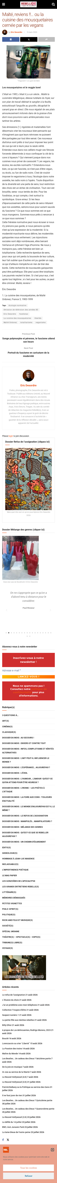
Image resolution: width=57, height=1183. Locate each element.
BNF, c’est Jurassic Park (13, 1127)
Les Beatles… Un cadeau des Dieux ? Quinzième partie (27, 1100)
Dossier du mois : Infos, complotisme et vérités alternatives (28, 751)
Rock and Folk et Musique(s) (17, 920)
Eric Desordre (16, 32)
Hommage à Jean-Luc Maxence (18, 858)
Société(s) (7, 926)
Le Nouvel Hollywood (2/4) (14, 1117)
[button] (52, 1149)
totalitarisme (26, 322)
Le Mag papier (9, 875)
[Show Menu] (3, 4)
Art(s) (5, 721)
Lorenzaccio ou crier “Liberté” (16, 1043)
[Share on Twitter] (28, 39)
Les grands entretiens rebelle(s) (20, 886)
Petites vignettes (12, 903)
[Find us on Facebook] (3, 1140)
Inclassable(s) (10, 864)
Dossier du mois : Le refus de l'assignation (25, 816)
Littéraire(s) (9, 892)
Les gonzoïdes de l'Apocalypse (18, 881)
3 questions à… (10, 715)
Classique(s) (9, 732)
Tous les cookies (28, 1168)
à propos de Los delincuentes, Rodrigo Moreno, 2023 (26, 1030)
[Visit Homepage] (28, 4)
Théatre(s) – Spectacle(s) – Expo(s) (21, 937)
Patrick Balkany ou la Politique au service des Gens (26, 1087)
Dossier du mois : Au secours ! (18, 737)
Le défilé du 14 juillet (12, 1122)
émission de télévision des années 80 (21, 310)
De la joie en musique (12, 1067)
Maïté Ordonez (10, 322)
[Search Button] (53, 4)
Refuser (28, 1176)
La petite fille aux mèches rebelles (18, 1020)
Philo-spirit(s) (10, 909)
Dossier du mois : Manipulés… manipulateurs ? (27, 821)
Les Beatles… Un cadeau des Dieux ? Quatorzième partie (28, 1109)
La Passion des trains (12, 1048)
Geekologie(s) (9, 853)
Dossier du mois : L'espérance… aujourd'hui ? (26, 767)
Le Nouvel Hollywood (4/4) (14, 1077)
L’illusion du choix (10, 1000)
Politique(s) (8, 914)
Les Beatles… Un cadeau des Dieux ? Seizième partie (26, 1058)
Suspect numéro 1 (10, 1015)
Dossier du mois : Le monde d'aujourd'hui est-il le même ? (28, 808)
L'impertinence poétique (15, 870)
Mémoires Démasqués (13, 898)
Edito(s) (6, 847)
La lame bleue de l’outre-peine (16, 1132)
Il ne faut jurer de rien (12, 1095)
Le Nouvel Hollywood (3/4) (14, 1082)
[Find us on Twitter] (8, 1140)
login (11, 436)
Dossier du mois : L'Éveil (15, 773)
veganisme (41, 322)
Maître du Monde (10, 1053)
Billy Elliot (7, 1025)
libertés (37, 318)
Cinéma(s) (7, 726)
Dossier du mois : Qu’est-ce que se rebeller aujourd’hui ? (25, 834)
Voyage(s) (7, 948)
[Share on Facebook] (10, 39)
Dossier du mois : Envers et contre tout (24, 743)
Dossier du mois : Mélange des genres (22, 827)
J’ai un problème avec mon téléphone (19, 1005)
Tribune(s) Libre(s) (12, 942)
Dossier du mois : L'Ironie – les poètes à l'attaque (23, 790)
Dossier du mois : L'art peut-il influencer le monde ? (25, 760)
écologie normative (17, 305)
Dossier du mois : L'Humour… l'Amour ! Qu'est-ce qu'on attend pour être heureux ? (27, 780)
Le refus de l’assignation (13, 995)
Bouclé (5, 1038)
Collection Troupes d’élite (14, 1010)
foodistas (23, 314)
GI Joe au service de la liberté (16, 1072)
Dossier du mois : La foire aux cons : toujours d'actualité (27, 799)
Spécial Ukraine (10, 931)
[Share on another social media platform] (46, 39)
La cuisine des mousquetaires (17, 318)
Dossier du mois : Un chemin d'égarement (24, 842)
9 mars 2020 (32, 32)
